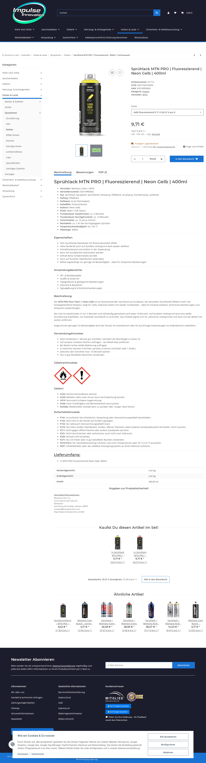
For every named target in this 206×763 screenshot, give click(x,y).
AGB (60, 702)
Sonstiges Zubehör (15, 168)
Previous (58, 618)
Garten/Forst (8, 196)
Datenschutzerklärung (64, 665)
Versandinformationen (22, 713)
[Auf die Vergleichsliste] (112, 72)
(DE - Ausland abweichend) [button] (164, 147)
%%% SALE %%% (10, 72)
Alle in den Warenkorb (155, 579)
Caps (8, 157)
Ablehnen (168, 752)
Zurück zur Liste (12, 55)
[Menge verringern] (134, 159)
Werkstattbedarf (10, 185)
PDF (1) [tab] (102, 172)
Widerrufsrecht (66, 718)
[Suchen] (156, 13)
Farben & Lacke (10, 95)
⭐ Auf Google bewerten (117, 712)
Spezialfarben (13, 163)
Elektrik (6, 83)
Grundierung (12, 118)
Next (198, 618)
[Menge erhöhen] (161, 159)
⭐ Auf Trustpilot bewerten (118, 706)
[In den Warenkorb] (56, 65)
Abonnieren (183, 665)
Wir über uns (17, 692)
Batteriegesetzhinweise (70, 713)
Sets (8, 123)
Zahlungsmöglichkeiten (23, 702)
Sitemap (15, 708)
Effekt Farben (12, 135)
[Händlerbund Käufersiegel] (135, 696)
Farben (145, 91)
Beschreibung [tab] (62, 172)
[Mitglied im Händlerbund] (114, 696)
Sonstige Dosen (14, 146)
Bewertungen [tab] (85, 172)
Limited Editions (14, 151)
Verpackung (8, 190)
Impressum (22, 753)
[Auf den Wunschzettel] (120, 72)
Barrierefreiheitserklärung (71, 692)
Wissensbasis (141, 37)
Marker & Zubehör (14, 101)
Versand (156, 134)
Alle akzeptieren (168, 736)
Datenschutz (38, 753)
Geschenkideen (10, 78)
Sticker (8, 107)
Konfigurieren (168, 744)
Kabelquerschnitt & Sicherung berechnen (106, 37)
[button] (168, 13)
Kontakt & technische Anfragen (27, 697)
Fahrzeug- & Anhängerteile (16, 89)
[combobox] (167, 112)
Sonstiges (9, 174)
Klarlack (10, 140)
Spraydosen (11, 112)
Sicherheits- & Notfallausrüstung (19, 179)
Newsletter (16, 718)
